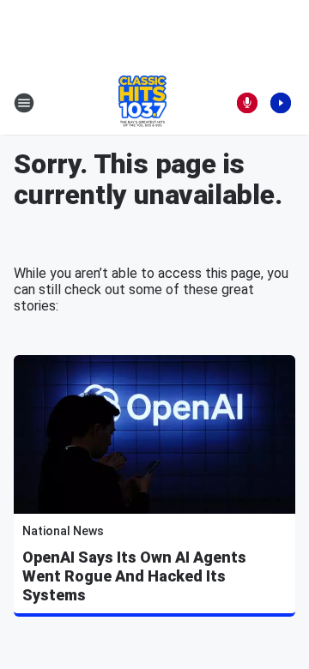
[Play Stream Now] (280, 103)
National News (63, 531)
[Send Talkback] (247, 103)
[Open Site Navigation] (24, 103)
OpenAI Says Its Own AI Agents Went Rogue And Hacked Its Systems (134, 576)
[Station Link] (142, 102)
